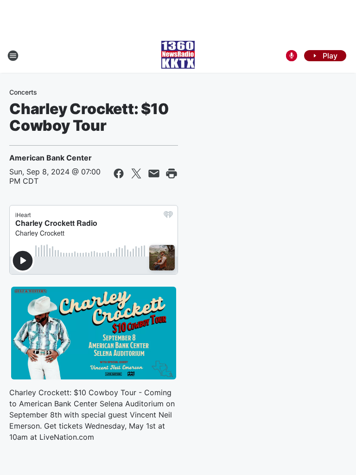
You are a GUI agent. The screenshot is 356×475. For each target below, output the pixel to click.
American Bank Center (50, 157)
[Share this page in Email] (153, 173)
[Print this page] (171, 173)
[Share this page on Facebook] (118, 173)
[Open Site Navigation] (13, 55)
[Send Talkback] (291, 55)
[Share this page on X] (136, 173)
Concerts (23, 92)
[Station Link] (178, 56)
